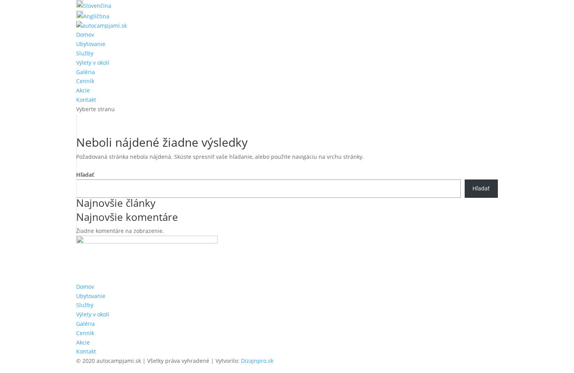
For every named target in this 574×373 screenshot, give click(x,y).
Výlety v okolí (92, 62)
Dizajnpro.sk (257, 360)
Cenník (85, 81)
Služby (84, 53)
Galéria (85, 72)
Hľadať (85, 174)
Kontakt (86, 99)
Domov (85, 34)
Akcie (83, 90)
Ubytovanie (90, 44)
